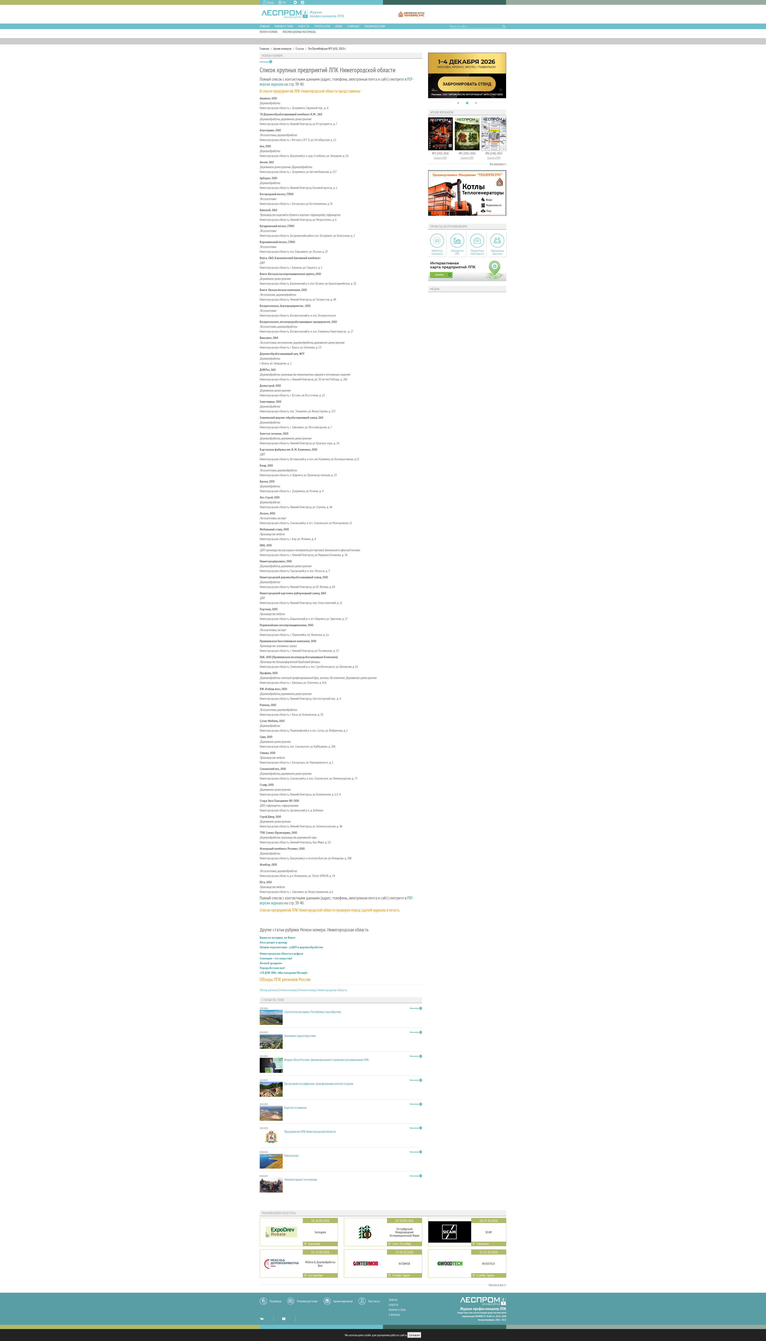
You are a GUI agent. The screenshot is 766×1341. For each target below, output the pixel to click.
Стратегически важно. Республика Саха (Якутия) (312, 1012)
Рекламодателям (375, 26)
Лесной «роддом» (271, 963)
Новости (303, 26)
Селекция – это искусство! (276, 958)
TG (302, 2)
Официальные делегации (497, 252)
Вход (270, 2)
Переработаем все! (272, 968)
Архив (338, 26)
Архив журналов (343, 1301)
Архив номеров (282, 48)
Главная (264, 26)
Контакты (374, 1301)
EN (284, 2)
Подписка (275, 1301)
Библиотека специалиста (437, 252)
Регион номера (268, 32)
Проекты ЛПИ (322, 26)
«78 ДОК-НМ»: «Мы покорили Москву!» (284, 973)
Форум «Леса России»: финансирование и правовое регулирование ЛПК (326, 1060)
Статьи (300, 48)
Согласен (414, 1335)
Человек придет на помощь (300, 1179)
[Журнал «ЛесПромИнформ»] (306, 14)
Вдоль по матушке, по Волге (277, 937)
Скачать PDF (440, 158)
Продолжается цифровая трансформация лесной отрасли (318, 1084)
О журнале (353, 26)
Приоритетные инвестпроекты (477, 252)
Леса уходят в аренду (273, 942)
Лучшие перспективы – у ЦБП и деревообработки (291, 947)
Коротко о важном (295, 1108)
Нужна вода (291, 1155)
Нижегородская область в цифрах (281, 953)
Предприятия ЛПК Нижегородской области (310, 1131)
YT (284, 1319)
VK (295, 2)
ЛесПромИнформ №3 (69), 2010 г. (327, 48)
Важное (393, 1300)
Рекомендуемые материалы (299, 32)
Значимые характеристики (300, 1036)
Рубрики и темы (283, 26)
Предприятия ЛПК (457, 252)
